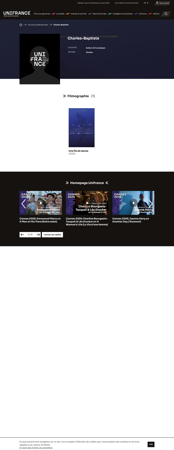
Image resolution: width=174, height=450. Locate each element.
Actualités (60, 14)
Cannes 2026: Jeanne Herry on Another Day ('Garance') (130, 220)
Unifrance (143, 14)
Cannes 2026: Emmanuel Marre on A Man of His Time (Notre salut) (40, 220)
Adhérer (156, 14)
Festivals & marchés (79, 14)
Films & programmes (42, 14)
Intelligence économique (123, 14)
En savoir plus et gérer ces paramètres (36, 447)
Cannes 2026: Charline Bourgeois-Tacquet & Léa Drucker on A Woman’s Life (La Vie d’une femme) (87, 221)
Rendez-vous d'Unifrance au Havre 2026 (93, 3)
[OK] (151, 444)
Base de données (100, 14)
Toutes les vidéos (52, 235)
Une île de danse (78, 150)
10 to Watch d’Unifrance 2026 (126, 3)
